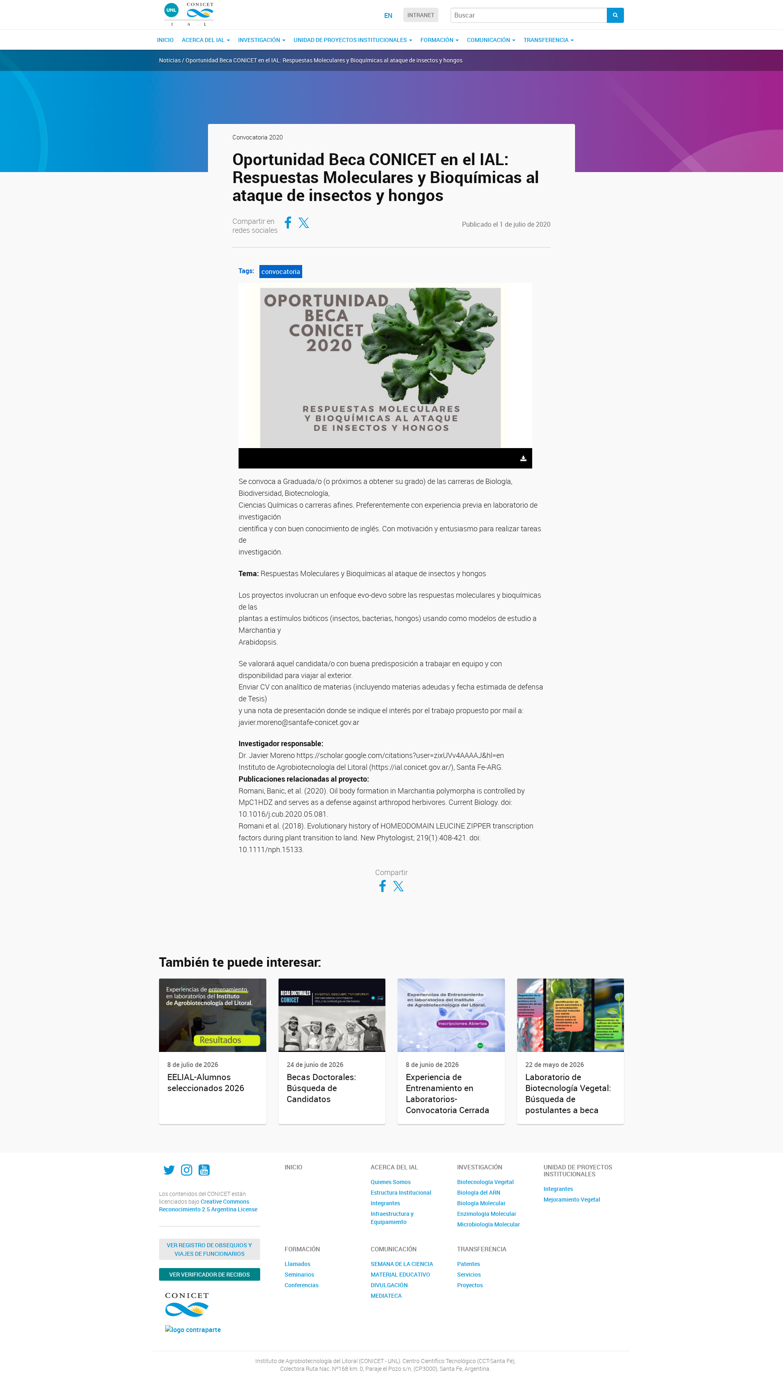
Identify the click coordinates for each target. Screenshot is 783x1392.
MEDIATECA (386, 1295)
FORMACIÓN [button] (437, 40)
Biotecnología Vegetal (485, 1182)
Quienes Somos (391, 1182)
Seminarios (299, 1274)
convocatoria (280, 271)
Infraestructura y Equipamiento (392, 1218)
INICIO (165, 40)
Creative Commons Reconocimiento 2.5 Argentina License (208, 1205)
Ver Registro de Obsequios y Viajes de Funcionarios (209, 1249)
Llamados (297, 1264)
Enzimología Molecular (486, 1213)
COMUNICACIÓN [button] (489, 40)
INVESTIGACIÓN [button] (259, 40)
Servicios (469, 1274)
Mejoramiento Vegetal (572, 1199)
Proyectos (470, 1285)
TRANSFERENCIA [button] (547, 40)
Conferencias (302, 1285)
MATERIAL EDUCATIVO (400, 1274)
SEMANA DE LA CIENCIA (402, 1264)
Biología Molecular (481, 1203)
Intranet (420, 15)
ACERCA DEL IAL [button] (204, 40)
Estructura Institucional (401, 1192)
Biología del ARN (478, 1192)
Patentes (468, 1264)
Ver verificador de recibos (209, 1274)
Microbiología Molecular (488, 1224)
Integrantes (385, 1203)
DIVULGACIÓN (389, 1285)
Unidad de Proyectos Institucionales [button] (351, 40)
